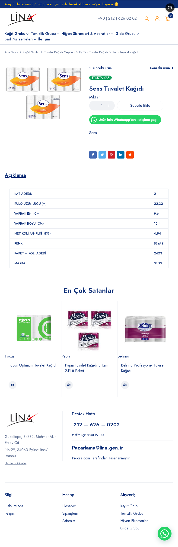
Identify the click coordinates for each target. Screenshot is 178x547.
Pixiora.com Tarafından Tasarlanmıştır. (101, 458)
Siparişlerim (70, 513)
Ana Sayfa (11, 52)
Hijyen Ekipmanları (134, 520)
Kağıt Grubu (31, 52)
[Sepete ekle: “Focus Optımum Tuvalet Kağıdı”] (12, 385)
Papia (65, 356)
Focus (9, 356)
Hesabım (69, 506)
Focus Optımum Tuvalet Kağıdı (33, 365)
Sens (93, 132)
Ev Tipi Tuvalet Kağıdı (93, 52)
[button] (165, 534)
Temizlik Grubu (131, 513)
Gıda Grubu (130, 528)
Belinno (123, 356)
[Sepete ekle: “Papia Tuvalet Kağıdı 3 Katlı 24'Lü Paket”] (69, 385)
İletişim (10, 513)
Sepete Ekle (140, 105)
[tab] (15, 175)
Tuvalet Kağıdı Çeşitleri (59, 52)
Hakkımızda (14, 506)
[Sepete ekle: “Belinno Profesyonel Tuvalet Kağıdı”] (125, 385)
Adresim (68, 520)
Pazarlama (97, 447)
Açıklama (15, 175)
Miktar (94, 97)
